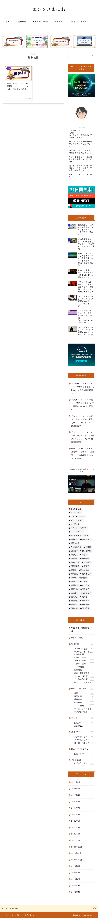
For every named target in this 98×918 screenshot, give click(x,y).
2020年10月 (76, 860)
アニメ (9, 27)
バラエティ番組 (83, 763)
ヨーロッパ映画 (83, 676)
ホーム (8, 21)
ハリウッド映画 (83, 649)
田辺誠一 (74, 593)
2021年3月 (76, 834)
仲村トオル (86, 539)
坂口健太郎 (86, 551)
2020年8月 (76, 873)
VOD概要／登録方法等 (82, 629)
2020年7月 (76, 879)
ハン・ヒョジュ (76, 532)
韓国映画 (83, 696)
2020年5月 (76, 892)
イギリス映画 (83, 657)
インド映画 (83, 706)
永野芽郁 (74, 585)
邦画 (83, 693)
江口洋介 (85, 585)
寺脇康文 (74, 559)
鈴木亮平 (85, 601)
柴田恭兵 (74, 581)
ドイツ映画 (83, 667)
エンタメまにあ (49, 9)
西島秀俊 (74, 601)
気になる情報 (82, 638)
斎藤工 (86, 566)
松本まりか (86, 574)
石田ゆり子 (86, 593)
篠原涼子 (74, 597)
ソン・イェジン (76, 520)
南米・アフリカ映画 (83, 682)
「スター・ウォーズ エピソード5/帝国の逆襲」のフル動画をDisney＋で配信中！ (82, 405)
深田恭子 (85, 589)
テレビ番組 (82, 760)
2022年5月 (76, 789)
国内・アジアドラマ (79, 21)
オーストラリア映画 (83, 709)
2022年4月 (76, 795)
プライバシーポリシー (13, 915)
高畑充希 (85, 608)
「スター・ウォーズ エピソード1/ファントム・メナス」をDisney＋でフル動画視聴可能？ (82, 437)
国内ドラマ (83, 754)
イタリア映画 (83, 664)
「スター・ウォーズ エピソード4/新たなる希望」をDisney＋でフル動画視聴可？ (82, 388)
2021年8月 (76, 802)
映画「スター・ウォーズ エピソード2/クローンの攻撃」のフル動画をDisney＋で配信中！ (82, 453)
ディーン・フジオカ (78, 528)
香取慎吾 (85, 604)
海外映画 (22, 21)
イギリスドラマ (83, 740)
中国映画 (83, 703)
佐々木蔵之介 (75, 547)
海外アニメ (83, 726)
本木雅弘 (74, 574)
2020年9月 (76, 866)
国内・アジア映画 (40, 21)
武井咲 (84, 581)
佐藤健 (88, 547)
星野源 (73, 570)
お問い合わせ (29, 915)
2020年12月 (76, 847)
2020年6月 (76, 886)
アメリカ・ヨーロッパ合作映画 (83, 653)
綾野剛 (84, 597)
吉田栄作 (74, 551)
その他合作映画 (83, 679)
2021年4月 (76, 827)
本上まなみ (84, 570)
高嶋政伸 (74, 608)
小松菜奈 (85, 559)
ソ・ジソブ (74, 524)
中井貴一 (74, 539)
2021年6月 (76, 815)
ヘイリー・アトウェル (79, 536)
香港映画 (83, 699)
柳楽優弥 (83, 578)
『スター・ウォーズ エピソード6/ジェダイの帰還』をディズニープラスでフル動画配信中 (82, 421)
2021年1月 (76, 840)
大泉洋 (84, 555)
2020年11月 (76, 853)
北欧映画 (83, 670)
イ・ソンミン (75, 513)
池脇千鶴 (74, 589)
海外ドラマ (59, 21)
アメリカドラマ (83, 737)
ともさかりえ (75, 509)
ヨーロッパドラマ (83, 743)
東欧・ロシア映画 (83, 673)
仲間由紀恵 (74, 543)
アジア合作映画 (83, 712)
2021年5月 (76, 821)
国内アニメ (83, 723)
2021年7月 (76, 808)
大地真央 (74, 555)
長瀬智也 (74, 604)
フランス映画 (83, 661)
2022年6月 (76, 782)
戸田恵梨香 (74, 566)
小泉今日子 (74, 562)
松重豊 (73, 578)
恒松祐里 (87, 562)
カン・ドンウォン (77, 516)
